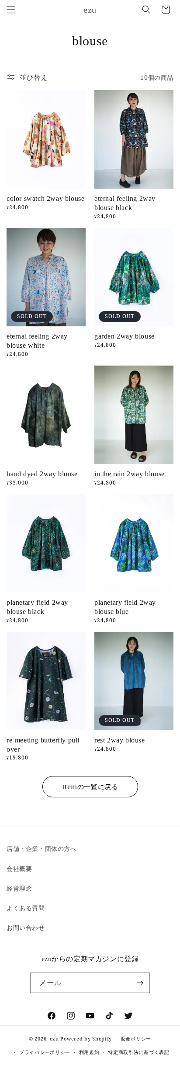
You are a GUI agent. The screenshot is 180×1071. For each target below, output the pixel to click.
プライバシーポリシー (44, 1052)
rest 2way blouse (119, 740)
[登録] (139, 983)
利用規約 (89, 1052)
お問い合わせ (26, 927)
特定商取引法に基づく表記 (138, 1052)
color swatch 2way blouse (45, 198)
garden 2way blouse (124, 336)
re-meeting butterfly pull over (43, 744)
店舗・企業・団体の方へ (42, 848)
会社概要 (19, 868)
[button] (11, 9)
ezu (54, 1038)
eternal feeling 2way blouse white (37, 340)
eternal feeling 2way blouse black (125, 203)
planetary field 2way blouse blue (125, 607)
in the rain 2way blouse (129, 474)
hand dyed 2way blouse (42, 474)
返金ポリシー (136, 1038)
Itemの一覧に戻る (90, 786)
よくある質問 (26, 908)
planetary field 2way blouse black (37, 607)
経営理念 (19, 888)
